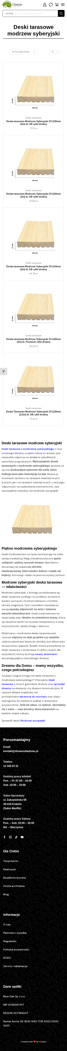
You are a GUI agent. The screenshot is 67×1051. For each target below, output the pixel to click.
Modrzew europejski (32, 720)
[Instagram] (10, 837)
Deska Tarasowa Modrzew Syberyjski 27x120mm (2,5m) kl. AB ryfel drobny (33, 413)
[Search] (61, 13)
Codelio (43, 1041)
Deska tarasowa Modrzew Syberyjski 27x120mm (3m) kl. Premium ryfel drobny (33, 340)
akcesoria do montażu (33, 696)
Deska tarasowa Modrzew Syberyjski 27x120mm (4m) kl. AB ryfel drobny (33, 123)
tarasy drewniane (46, 654)
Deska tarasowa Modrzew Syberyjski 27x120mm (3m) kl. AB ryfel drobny (33, 195)
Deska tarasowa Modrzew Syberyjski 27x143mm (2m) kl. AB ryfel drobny (33, 268)
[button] (45, 4)
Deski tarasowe (33, 117)
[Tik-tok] (16, 837)
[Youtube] (22, 837)
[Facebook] (4, 837)
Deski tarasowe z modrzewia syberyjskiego (28, 449)
